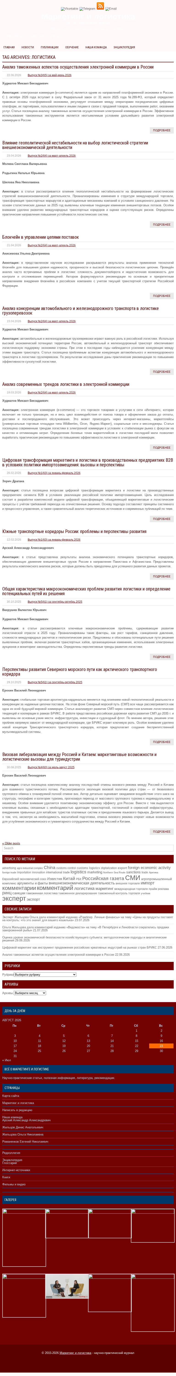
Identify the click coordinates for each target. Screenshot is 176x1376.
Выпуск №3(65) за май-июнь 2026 (50, 75)
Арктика (153, 872)
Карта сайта (10, 1096)
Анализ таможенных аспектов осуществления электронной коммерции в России (78, 67)
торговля (134, 893)
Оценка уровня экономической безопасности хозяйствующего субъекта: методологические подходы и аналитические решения (84, 939)
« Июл (6, 1060)
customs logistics (88, 868)
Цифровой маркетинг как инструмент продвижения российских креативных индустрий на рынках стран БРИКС (79, 947)
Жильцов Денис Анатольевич (22, 1127)
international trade (58, 872)
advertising (9, 868)
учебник (145, 893)
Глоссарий (9, 1163)
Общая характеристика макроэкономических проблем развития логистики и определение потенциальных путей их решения (86, 591)
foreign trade (9, 872)
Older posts (11, 843)
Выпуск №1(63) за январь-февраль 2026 (54, 473)
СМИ (132, 877)
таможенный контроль (112, 893)
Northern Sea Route (114, 872)
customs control (66, 868)
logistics (78, 871)
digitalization (109, 867)
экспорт (33, 899)
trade (145, 872)
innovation (38, 872)
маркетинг (104, 888)
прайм (153, 889)
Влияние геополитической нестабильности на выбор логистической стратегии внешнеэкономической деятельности (75, 145)
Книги (6, 1177)
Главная (9, 47)
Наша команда (96, 47)
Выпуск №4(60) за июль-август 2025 (51, 767)
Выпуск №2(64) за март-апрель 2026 (52, 155)
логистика (84, 888)
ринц (6, 893)
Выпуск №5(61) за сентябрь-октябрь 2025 (55, 601)
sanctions (133, 872)
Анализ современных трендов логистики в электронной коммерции (65, 384)
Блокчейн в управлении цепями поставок (40, 237)
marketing (94, 872)
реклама (163, 889)
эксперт (14, 898)
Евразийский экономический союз (24, 879)
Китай (69, 878)
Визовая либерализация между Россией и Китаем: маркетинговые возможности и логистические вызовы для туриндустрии (79, 757)
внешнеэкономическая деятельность (82, 883)
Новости (28, 47)
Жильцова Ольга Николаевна (22, 1134)
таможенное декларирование (77, 893)
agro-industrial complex (30, 868)
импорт (147, 882)
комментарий (55, 888)
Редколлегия (14, 36)
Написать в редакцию (17, 1110)
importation (24, 872)
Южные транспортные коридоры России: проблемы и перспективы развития (74, 531)
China (49, 867)
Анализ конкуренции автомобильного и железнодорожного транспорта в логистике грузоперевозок (80, 311)
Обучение (72, 47)
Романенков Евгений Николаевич (25, 1141)
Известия (54, 879)
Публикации (49, 47)
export (122, 868)
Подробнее (161, 130)
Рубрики (8, 974)
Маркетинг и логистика (46, 36)
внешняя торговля (128, 883)
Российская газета (103, 878)
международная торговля (131, 889)
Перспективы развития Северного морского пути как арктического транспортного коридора (79, 672)
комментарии (19, 888)
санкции (18, 893)
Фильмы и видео (13, 1184)
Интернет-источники (16, 1170)
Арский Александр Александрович (26, 1120)
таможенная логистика (42, 893)
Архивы (7, 993)
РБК (78, 879)
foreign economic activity (149, 868)
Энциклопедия (124, 47)
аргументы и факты (32, 883)
